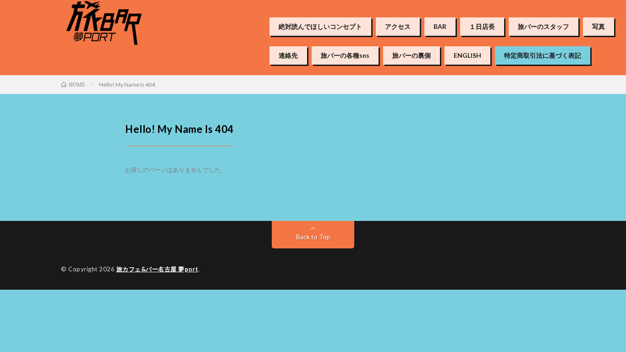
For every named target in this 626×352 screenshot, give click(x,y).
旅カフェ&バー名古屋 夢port (157, 269)
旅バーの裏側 (411, 55)
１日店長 (482, 26)
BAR (440, 26)
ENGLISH (467, 55)
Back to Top (313, 237)
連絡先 (288, 55)
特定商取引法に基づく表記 (542, 55)
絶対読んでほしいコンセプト (320, 26)
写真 (598, 26)
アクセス (398, 26)
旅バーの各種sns (345, 55)
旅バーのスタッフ (543, 26)
